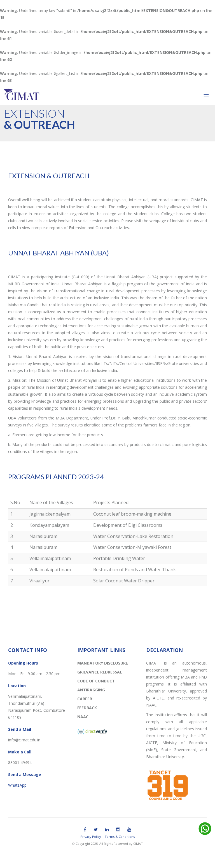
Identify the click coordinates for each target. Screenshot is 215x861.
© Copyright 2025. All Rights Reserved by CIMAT (107, 843)
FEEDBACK (87, 707)
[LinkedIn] (107, 829)
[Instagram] (118, 829)
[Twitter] (95, 829)
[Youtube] (129, 829)
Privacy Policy (90, 836)
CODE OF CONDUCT (96, 681)
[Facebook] (85, 829)
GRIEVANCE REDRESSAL (99, 672)
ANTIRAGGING (91, 689)
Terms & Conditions (120, 836)
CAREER (84, 698)
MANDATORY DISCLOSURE (102, 663)
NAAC (82, 716)
